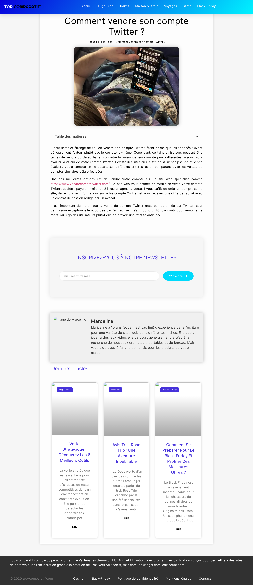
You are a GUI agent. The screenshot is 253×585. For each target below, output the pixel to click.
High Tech (106, 41)
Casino (78, 578)
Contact (205, 578)
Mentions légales (178, 578)
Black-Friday (100, 578)
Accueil (92, 41)
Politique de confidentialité (138, 578)
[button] (196, 136)
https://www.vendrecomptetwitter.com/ (80, 184)
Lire (74, 526)
